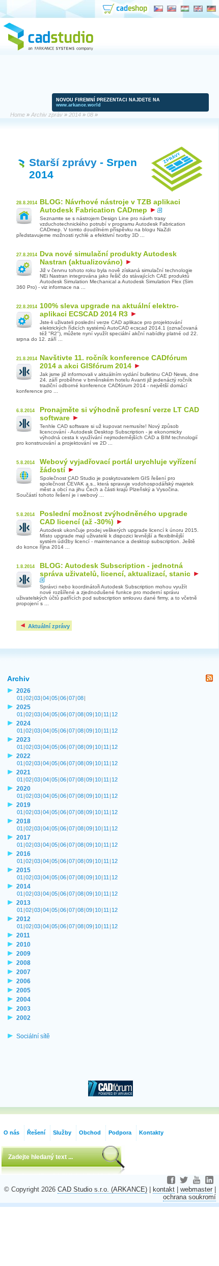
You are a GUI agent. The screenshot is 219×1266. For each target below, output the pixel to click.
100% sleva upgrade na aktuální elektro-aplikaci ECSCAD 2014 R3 (109, 310)
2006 (23, 981)
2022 (23, 755)
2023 (23, 739)
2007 (23, 971)
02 (28, 698)
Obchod (90, 1132)
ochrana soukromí (189, 1197)
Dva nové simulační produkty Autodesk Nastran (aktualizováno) (108, 258)
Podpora (119, 1132)
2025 (23, 707)
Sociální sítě (33, 1036)
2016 (23, 853)
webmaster (196, 1189)
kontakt (164, 1189)
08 (80, 698)
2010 (23, 944)
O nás (11, 1132)
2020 (23, 788)
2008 (23, 962)
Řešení (36, 1132)
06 (63, 698)
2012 (23, 918)
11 (106, 714)
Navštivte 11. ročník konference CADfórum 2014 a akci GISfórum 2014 (113, 362)
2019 (23, 804)
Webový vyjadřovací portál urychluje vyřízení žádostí (118, 465)
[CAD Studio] (48, 48)
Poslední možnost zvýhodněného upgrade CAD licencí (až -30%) (113, 517)
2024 (23, 723)
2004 (23, 999)
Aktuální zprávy (48, 626)
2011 (23, 935)
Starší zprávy (63, 162)
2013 (23, 902)
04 (46, 698)
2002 (23, 1017)
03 (37, 698)
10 (98, 714)
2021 (23, 772)
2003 (23, 1008)
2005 (23, 990)
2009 (23, 953)
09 (89, 714)
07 (72, 698)
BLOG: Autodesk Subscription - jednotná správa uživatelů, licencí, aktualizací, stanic (116, 569)
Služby (62, 1132)
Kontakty (151, 1132)
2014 (23, 886)
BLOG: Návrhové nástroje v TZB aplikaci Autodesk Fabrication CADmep (110, 206)
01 (20, 698)
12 (115, 714)
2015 (23, 870)
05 (54, 698)
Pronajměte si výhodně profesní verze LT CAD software (119, 414)
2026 (23, 690)
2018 (23, 821)
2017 (23, 837)
